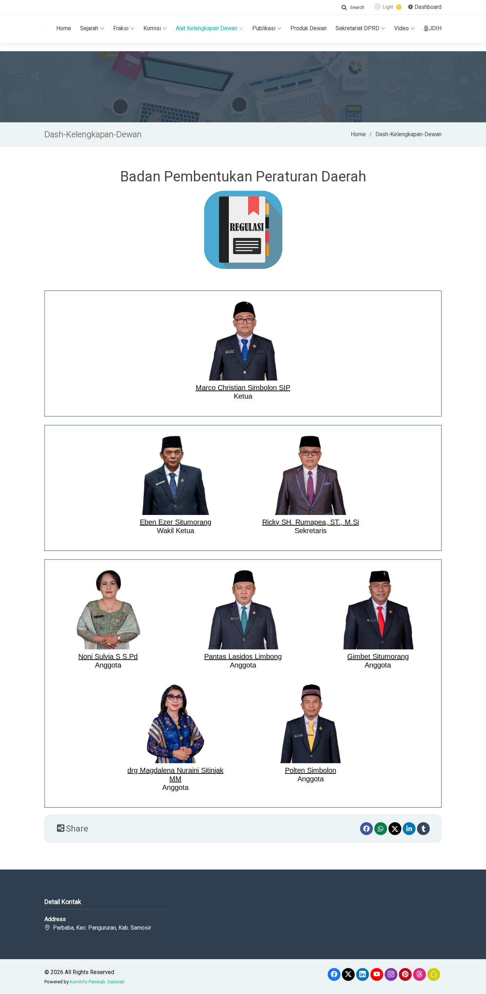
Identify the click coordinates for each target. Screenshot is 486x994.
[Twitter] (395, 828)
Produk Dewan (308, 28)
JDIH (435, 28)
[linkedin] (409, 828)
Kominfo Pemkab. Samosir (97, 981)
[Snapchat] (433, 974)
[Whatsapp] (380, 828)
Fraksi (120, 28)
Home (63, 28)
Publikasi (263, 28)
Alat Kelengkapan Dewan (206, 28)
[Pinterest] (405, 974)
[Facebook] (366, 828)
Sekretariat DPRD (357, 28)
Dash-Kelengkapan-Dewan (408, 134)
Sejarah (89, 28)
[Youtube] (376, 974)
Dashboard (427, 7)
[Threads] (419, 974)
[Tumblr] (423, 828)
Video (401, 28)
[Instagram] (391, 974)
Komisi (152, 28)
